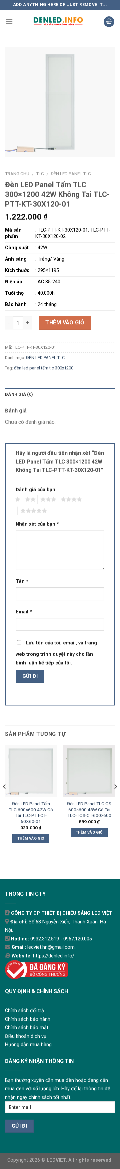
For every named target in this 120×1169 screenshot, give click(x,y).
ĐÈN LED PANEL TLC (71, 173)
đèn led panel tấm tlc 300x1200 (43, 367)
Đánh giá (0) (19, 394)
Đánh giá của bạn (35, 490)
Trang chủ (17, 173)
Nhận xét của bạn (37, 524)
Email (24, 612)
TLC (40, 173)
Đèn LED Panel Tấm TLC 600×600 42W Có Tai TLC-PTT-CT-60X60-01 (31, 812)
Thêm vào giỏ (64, 322)
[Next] (115, 799)
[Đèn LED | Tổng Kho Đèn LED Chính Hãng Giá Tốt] (58, 21)
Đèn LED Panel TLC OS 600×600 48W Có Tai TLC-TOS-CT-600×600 (89, 809)
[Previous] (4, 799)
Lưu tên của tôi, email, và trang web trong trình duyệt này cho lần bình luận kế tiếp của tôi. (56, 653)
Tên (22, 581)
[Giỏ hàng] (109, 21)
